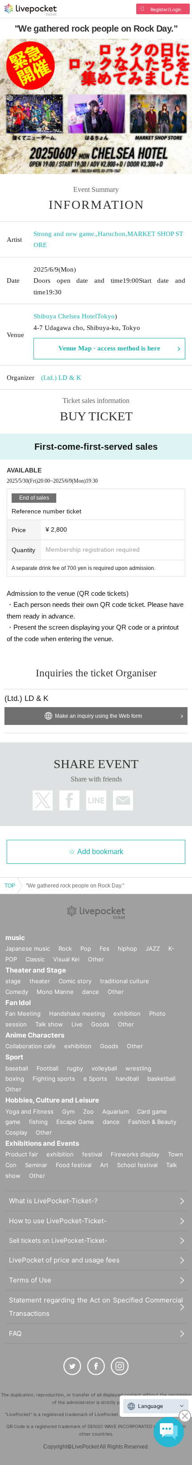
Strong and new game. (64, 233)
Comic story (75, 981)
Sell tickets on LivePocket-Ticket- (58, 1240)
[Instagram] (120, 1366)
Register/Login (165, 9)
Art (104, 1164)
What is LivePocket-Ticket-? (53, 1200)
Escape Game (75, 1121)
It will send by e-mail (123, 800)
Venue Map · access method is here (109, 348)
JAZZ (153, 948)
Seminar (36, 1164)
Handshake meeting (77, 1013)
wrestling (138, 1068)
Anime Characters (34, 1035)
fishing (38, 1121)
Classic (35, 959)
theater (39, 981)
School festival (137, 1164)
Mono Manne (55, 991)
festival (92, 1154)
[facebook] (96, 1366)
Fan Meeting (23, 1013)
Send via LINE (96, 800)
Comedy (16, 991)
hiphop (127, 948)
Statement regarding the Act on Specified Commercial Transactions (96, 1307)
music (15, 937)
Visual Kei (66, 959)
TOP (9, 886)
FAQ (15, 1333)
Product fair (21, 1154)
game (13, 1121)
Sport (14, 1057)
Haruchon (111, 233)
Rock (65, 948)
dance (90, 991)
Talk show (49, 1024)
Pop (85, 948)
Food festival (74, 1164)
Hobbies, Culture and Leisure (52, 1100)
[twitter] (72, 1366)
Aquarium (115, 1111)
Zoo (88, 1111)
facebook (69, 800)
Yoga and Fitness (29, 1111)
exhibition (127, 1013)
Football (47, 1068)
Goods (100, 1024)
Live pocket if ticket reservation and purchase (30, 10)
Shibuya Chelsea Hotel (65, 316)
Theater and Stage (35, 970)
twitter (43, 800)
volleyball (104, 1068)
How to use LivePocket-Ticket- (58, 1221)
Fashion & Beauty (152, 1121)
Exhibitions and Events (42, 1143)
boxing (14, 1078)
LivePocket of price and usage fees (64, 1260)
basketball (161, 1078)
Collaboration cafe (30, 1046)
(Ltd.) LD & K (61, 377)
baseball (16, 1068)
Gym (68, 1111)
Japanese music (27, 948)
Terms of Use (30, 1280)
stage (13, 981)
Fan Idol (18, 1002)
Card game (152, 1111)
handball (127, 1078)
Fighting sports (54, 1078)
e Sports (95, 1078)
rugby (75, 1068)
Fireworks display (135, 1154)
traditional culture (124, 981)
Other (96, 959)
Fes (104, 948)
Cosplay (16, 1132)
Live (77, 1024)
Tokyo (106, 316)
